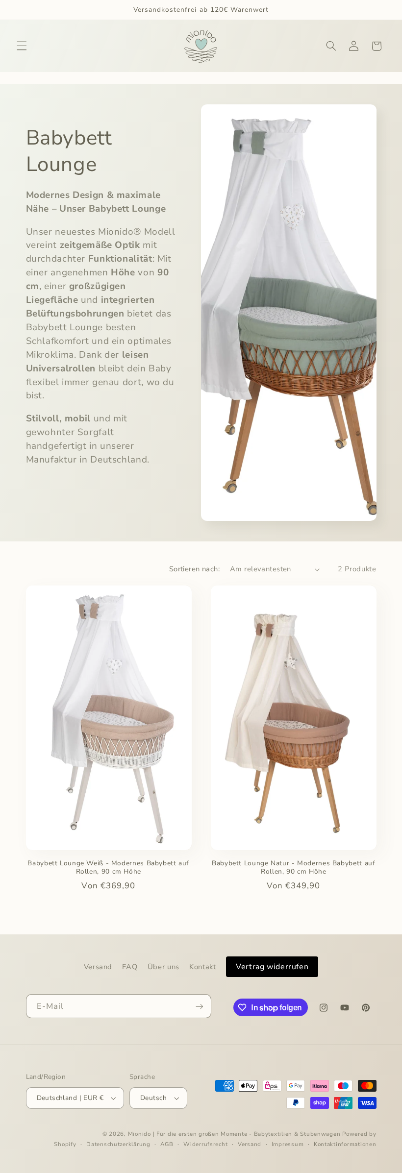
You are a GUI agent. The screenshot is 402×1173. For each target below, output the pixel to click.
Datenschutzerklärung (118, 1144)
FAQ (129, 967)
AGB (166, 1144)
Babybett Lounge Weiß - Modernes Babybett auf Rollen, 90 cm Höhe (108, 868)
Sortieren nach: (194, 569)
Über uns (163, 967)
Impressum (288, 1144)
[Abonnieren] (199, 1006)
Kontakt (202, 967)
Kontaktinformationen (345, 1144)
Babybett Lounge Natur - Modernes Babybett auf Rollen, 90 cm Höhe (293, 868)
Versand (98, 967)
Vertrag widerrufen (272, 966)
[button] (21, 46)
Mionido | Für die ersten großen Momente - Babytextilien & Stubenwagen (234, 1134)
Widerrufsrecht (205, 1144)
